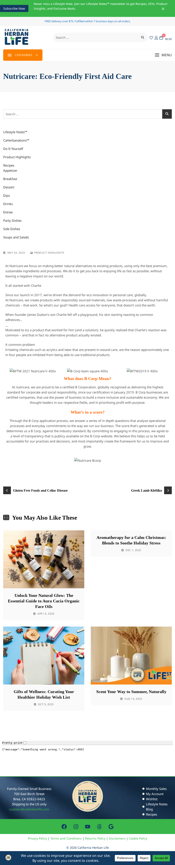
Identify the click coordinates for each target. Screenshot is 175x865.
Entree (8, 212)
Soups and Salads (16, 237)
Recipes (8, 165)
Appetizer (10, 170)
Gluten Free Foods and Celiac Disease (40, 490)
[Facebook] (64, 826)
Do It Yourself (13, 148)
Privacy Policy (37, 838)
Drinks (8, 204)
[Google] (111, 826)
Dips (6, 195)
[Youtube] (87, 826)
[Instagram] (75, 826)
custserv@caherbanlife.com (29, 809)
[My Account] (156, 37)
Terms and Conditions (66, 838)
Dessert (8, 187)
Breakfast (10, 179)
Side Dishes (11, 229)
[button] (163, 55)
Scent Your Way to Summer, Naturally (131, 691)
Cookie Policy (138, 838)
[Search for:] (100, 37)
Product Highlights (17, 157)
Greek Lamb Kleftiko (146, 490)
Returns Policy (95, 838)
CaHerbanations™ (16, 140)
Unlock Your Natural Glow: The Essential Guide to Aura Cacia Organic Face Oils (44, 601)
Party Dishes (12, 220)
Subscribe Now (14, 8)
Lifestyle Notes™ (15, 132)
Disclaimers (117, 838)
